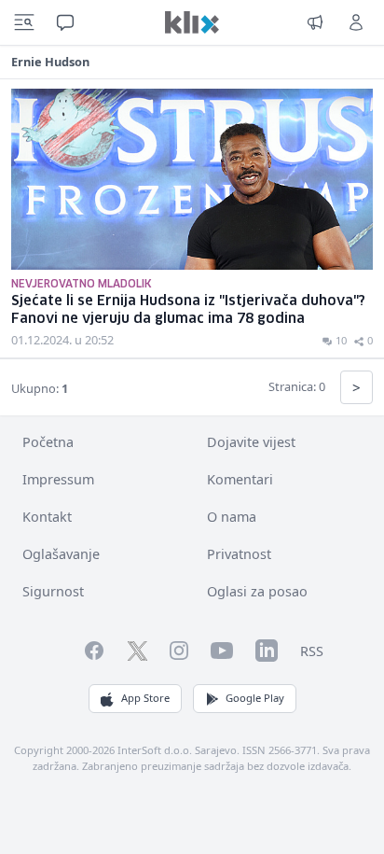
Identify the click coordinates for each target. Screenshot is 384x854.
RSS (311, 651)
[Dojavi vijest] (315, 22)
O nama (231, 516)
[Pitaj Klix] (65, 22)
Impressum (58, 479)
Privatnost (239, 554)
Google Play (255, 698)
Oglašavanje (61, 554)
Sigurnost (53, 591)
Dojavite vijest (251, 442)
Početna (48, 442)
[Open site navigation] (24, 22)
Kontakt (47, 516)
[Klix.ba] (192, 22)
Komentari (240, 479)
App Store (145, 698)
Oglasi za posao (257, 591)
